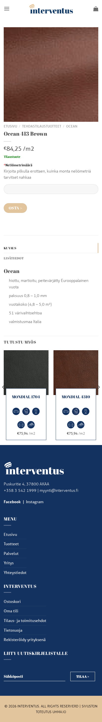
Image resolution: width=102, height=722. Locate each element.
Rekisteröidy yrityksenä (25, 639)
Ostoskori (12, 601)
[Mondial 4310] (75, 372)
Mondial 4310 (76, 396)
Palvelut (11, 553)
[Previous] (3, 397)
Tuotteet (11, 543)
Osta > (15, 208)
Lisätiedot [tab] (14, 258)
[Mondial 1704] (26, 372)
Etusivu (10, 126)
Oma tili (11, 610)
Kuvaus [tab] (10, 248)
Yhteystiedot (15, 572)
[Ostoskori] (95, 8)
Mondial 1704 (26, 396)
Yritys (9, 562)
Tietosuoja (13, 630)
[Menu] (7, 8)
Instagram (35, 501)
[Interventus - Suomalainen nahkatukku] (51, 8)
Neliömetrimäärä (18, 165)
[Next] (98, 397)
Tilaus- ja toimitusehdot (25, 620)
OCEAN (71, 126)
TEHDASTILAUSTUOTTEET (41, 126)
